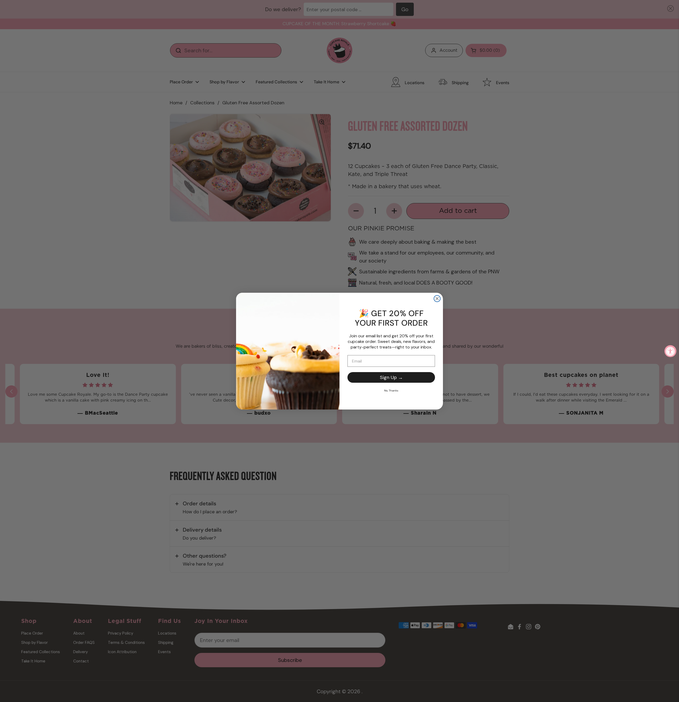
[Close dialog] (437, 298)
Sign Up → (391, 377)
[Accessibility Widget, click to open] (670, 351)
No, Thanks (391, 390)
